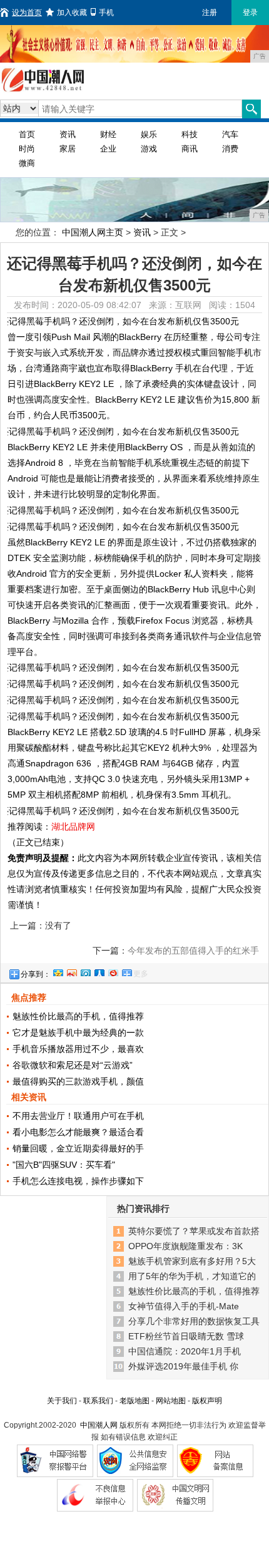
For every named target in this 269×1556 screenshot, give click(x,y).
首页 (27, 134)
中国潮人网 (99, 1425)
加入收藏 (72, 12)
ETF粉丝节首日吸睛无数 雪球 (186, 1336)
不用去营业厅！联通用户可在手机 (78, 1116)
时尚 (27, 148)
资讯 (67, 134)
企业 (108, 148)
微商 (27, 163)
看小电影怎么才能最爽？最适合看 (78, 1132)
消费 (230, 148)
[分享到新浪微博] (71, 971)
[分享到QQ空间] (57, 971)
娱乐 (149, 134)
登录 (250, 12)
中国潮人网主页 (92, 232)
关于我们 (62, 1400)
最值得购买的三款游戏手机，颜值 (78, 1081)
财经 (108, 134)
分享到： (36, 974)
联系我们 (98, 1400)
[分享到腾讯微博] (85, 971)
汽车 (230, 134)
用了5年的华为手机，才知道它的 (192, 1276)
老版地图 (134, 1400)
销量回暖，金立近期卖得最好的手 (78, 1148)
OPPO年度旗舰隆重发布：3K (185, 1246)
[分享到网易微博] (112, 971)
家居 (67, 148)
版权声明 (207, 1400)
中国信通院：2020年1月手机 (184, 1351)
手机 (106, 12)
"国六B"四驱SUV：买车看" (64, 1165)
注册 (209, 12)
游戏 (149, 148)
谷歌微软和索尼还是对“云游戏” (73, 1065)
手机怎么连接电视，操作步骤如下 (78, 1181)
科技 (189, 134)
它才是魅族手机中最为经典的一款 (78, 1033)
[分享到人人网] (99, 971)
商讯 (189, 148)
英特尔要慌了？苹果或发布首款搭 (194, 1231)
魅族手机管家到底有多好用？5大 (192, 1261)
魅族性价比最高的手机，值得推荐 (78, 1016)
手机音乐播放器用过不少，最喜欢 (78, 1049)
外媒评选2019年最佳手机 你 (183, 1366)
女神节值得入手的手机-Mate (183, 1306)
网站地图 (171, 1400)
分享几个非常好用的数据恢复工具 (194, 1321)
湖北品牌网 (73, 827)
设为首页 (27, 12)
